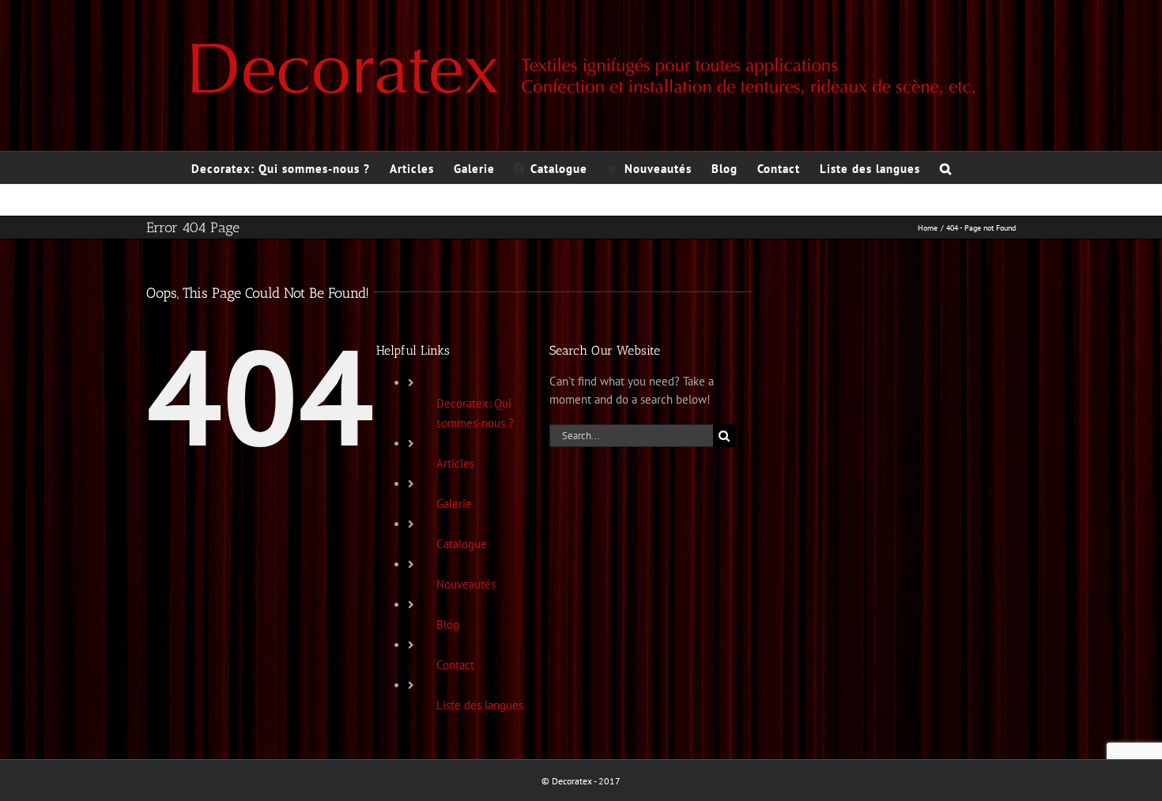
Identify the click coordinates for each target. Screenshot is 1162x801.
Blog (447, 624)
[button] (946, 167)
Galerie (454, 503)
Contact (455, 664)
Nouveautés (466, 584)
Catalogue (461, 543)
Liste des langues (479, 705)
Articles (455, 463)
